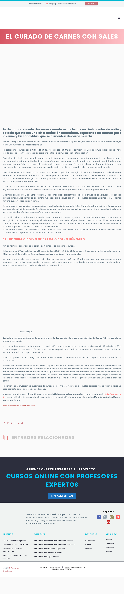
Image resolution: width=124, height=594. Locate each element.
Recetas (88, 549)
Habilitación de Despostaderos (46, 557)
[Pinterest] (11, 423)
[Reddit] (22, 423)
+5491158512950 (35, 3)
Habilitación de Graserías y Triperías (48, 553)
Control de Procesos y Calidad (15, 545)
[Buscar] (111, 21)
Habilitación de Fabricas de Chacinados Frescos (53, 541)
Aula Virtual (91, 3)
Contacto (110, 544)
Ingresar (74, 21)
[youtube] (108, 522)
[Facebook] (4, 423)
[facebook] (99, 517)
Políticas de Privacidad (75, 567)
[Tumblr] (15, 423)
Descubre (56, 21)
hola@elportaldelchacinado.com (62, 3)
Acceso (109, 552)
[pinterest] (118, 517)
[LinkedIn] (19, 423)
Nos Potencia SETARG (62, 569)
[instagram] (112, 517)
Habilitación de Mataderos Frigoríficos (49, 549)
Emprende (37, 21)
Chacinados (90, 541)
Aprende (19, 21)
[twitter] (105, 517)
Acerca (109, 540)
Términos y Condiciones (49, 567)
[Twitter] (8, 423)
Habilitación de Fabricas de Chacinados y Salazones (55, 545)
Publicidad (110, 548)
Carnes (88, 545)
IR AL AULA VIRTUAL (62, 496)
